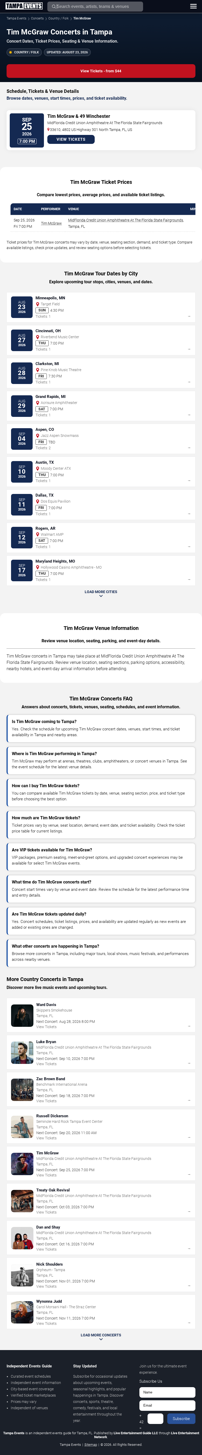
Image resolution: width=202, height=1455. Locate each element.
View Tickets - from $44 (100, 71)
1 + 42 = (141, 1418)
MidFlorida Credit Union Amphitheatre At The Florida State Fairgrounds (125, 220)
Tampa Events (16, 18)
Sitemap (90, 1445)
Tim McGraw (51, 223)
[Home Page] (24, 6)
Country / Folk (58, 18)
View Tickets (71, 139)
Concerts (37, 18)
